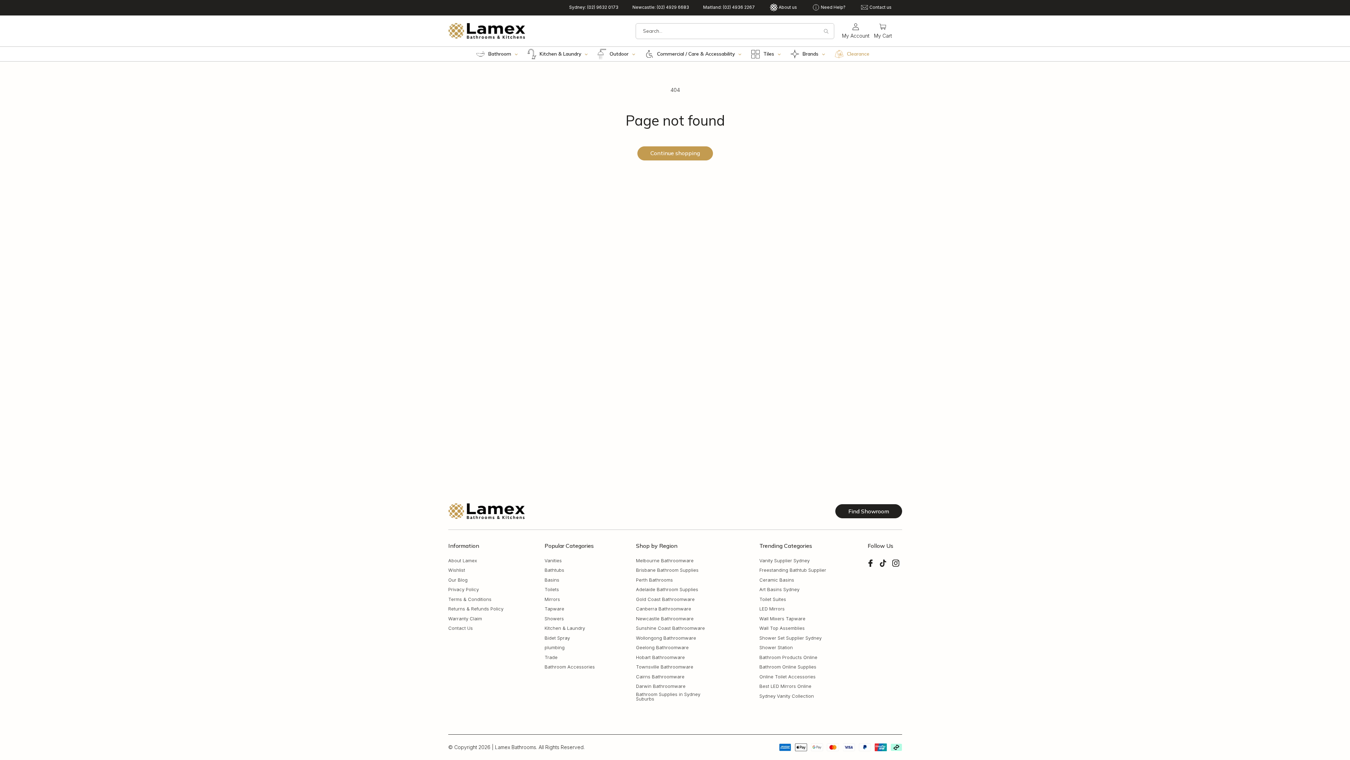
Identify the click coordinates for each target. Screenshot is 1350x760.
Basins (552, 580)
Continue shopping (675, 153)
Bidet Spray (557, 638)
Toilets (552, 589)
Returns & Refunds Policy (475, 609)
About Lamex (462, 560)
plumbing (555, 647)
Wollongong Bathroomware (666, 638)
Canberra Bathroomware (663, 609)
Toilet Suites (772, 599)
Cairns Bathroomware (660, 676)
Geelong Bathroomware (662, 647)
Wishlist (456, 570)
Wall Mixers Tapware (782, 618)
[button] (883, 31)
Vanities (553, 560)
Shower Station (776, 647)
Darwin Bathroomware (661, 686)
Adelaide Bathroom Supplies (667, 589)
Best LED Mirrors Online (785, 686)
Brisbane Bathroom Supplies (667, 570)
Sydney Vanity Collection (786, 696)
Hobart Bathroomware (660, 657)
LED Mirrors (772, 609)
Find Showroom (868, 511)
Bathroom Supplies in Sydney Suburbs (668, 696)
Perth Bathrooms (654, 580)
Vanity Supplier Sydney (784, 560)
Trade (551, 657)
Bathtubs (554, 570)
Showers (554, 618)
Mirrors (552, 599)
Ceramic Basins (776, 580)
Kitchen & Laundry (565, 628)
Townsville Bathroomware (664, 667)
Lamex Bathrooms (515, 747)
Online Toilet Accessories (787, 676)
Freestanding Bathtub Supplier (792, 570)
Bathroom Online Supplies (787, 667)
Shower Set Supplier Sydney (790, 638)
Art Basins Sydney (779, 589)
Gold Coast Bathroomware (665, 599)
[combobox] (735, 31)
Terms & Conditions (469, 599)
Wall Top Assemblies (782, 628)
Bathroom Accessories (570, 667)
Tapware (554, 609)
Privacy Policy (463, 589)
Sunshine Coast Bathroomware (670, 628)
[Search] (826, 31)
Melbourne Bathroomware (665, 560)
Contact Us (460, 628)
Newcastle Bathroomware (665, 618)
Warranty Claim (465, 618)
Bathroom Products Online (788, 657)
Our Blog (458, 580)
